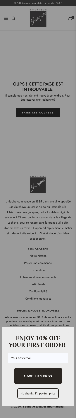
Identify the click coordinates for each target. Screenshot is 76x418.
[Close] (69, 331)
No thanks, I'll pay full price (38, 393)
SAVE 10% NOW (38, 376)
